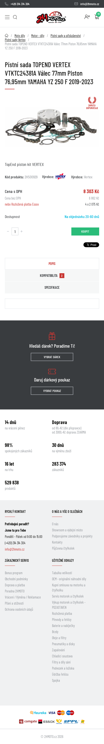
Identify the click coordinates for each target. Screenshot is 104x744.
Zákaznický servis (17, 560)
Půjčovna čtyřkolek (63, 548)
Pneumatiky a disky (63, 644)
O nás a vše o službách (67, 511)
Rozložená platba (62, 613)
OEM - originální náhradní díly (69, 579)
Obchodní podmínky (16, 579)
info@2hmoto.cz (89, 4)
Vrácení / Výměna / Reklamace (23, 597)
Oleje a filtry (59, 638)
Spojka (56, 680)
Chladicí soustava (62, 656)
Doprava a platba (15, 585)
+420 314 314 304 (20, 4)
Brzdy (55, 632)
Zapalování (58, 650)
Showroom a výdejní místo (67, 530)
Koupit (85, 231)
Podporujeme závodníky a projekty (72, 536)
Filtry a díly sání (61, 662)
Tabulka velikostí (62, 573)
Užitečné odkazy (63, 560)
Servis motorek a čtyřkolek (68, 596)
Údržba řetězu (60, 674)
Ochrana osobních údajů (19, 609)
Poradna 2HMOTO (14, 591)
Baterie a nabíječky (63, 626)
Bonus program (13, 573)
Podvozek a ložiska (63, 668)
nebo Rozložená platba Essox (22, 204)
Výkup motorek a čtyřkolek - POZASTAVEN (68, 604)
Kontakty (57, 542)
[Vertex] (61, 176)
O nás (55, 524)
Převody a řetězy (61, 619)
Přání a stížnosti (14, 603)
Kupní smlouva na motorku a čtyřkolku (68, 587)
